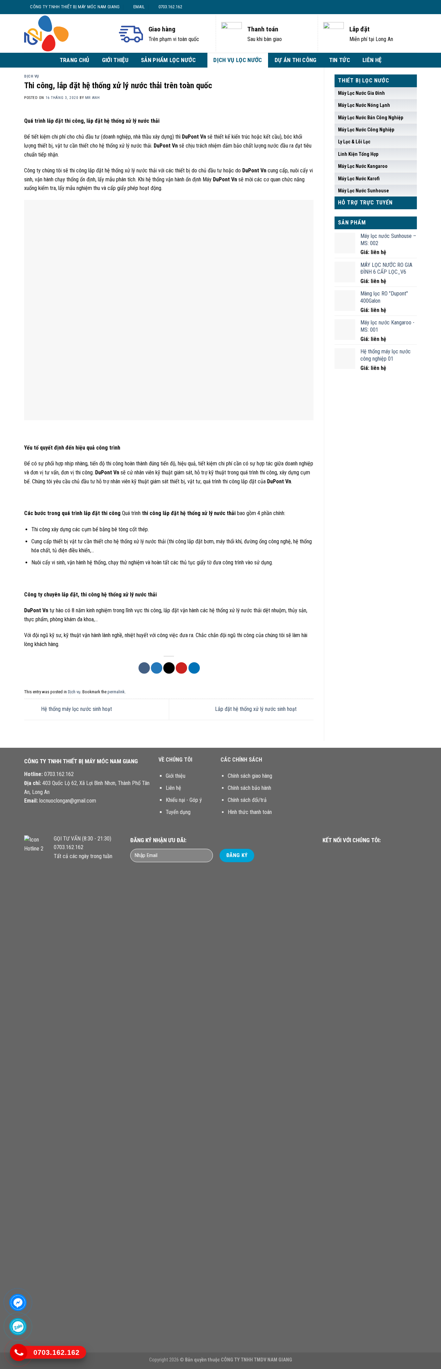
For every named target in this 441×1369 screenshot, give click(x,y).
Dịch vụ (31, 76)
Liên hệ (371, 60)
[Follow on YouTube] (372, 853)
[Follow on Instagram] (397, 6)
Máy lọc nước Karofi (359, 178)
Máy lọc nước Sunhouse (363, 190)
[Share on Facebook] (144, 668)
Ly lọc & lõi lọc (354, 141)
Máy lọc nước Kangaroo (363, 166)
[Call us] (364, 853)
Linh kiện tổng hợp (358, 154)
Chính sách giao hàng (250, 776)
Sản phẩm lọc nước (168, 60)
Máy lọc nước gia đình (361, 93)
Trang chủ (75, 60)
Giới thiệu (175, 776)
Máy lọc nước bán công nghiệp (370, 117)
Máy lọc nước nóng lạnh (364, 105)
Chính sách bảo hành (249, 788)
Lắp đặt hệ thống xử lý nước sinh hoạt (256, 709)
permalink (116, 691)
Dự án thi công (296, 60)
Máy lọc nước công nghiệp (366, 129)
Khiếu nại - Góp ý (184, 800)
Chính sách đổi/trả (247, 800)
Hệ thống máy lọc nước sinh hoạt (76, 709)
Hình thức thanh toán (250, 812)
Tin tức (339, 60)
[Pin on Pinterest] (181, 668)
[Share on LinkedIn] (194, 668)
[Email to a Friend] (169, 668)
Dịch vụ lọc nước (237, 60)
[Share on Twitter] (156, 668)
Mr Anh (92, 97)
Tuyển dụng (178, 812)
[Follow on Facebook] (390, 6)
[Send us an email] (410, 6)
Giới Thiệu (115, 60)
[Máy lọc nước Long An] (65, 33)
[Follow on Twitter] (403, 6)
